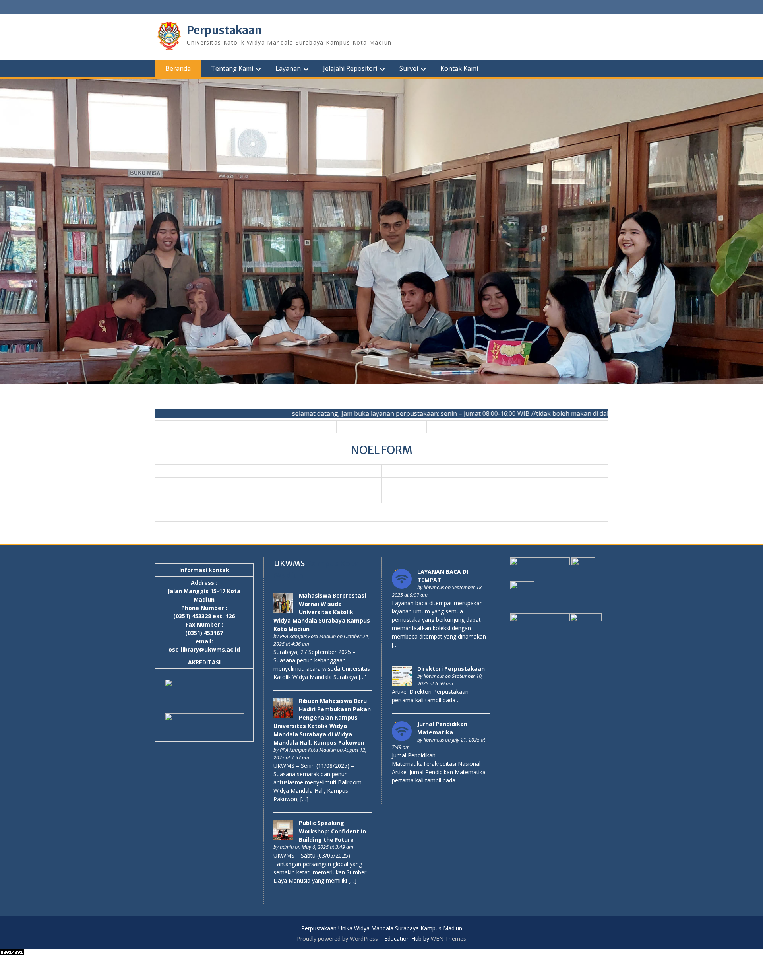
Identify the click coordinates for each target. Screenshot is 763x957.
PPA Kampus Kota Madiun (308, 636)
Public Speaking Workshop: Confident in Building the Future (332, 831)
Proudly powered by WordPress (337, 938)
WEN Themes (448, 938)
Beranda (178, 68)
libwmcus (434, 587)
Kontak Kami (459, 68)
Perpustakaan (224, 30)
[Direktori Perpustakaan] (402, 683)
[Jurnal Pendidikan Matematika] (402, 739)
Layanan (288, 68)
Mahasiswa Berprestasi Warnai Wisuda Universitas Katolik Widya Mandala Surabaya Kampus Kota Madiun (321, 612)
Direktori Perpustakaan (451, 668)
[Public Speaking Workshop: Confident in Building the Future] (283, 838)
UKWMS (289, 563)
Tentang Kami (232, 68)
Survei (408, 68)
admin (287, 847)
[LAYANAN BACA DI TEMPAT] (402, 586)
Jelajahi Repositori (350, 68)
